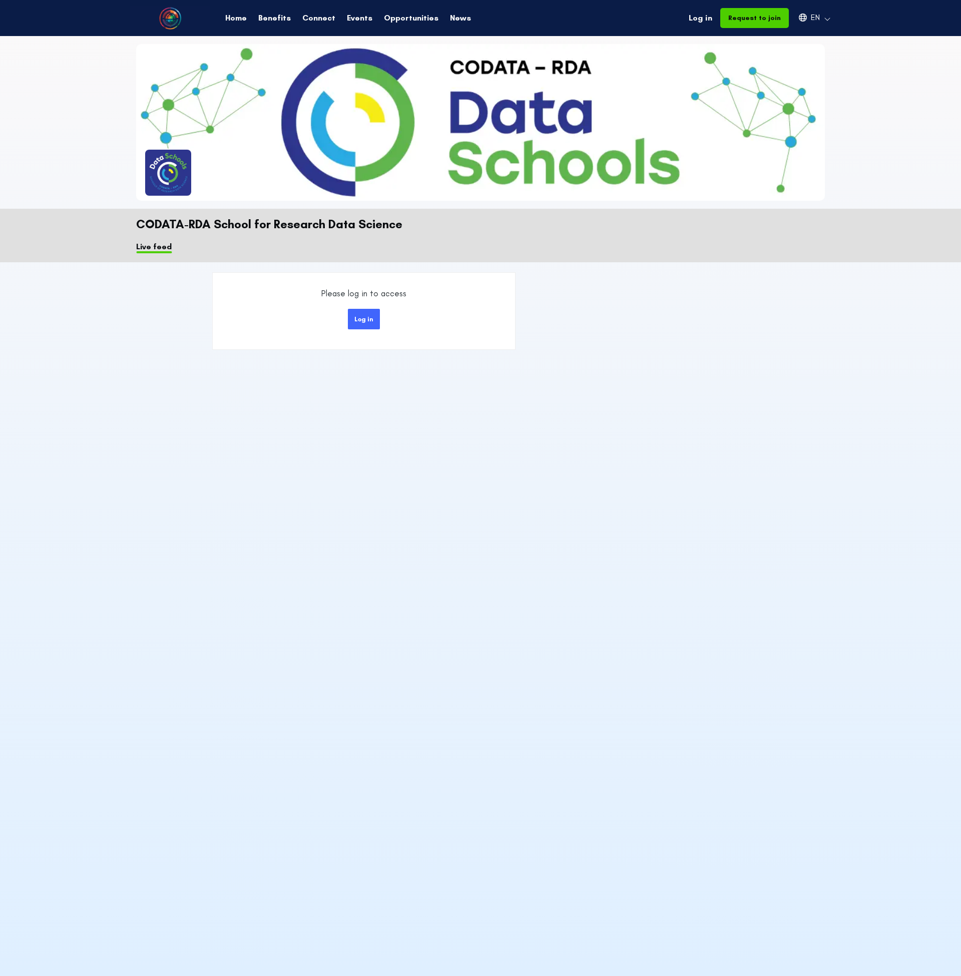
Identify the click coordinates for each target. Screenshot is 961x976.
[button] (810, 17)
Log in (700, 18)
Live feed (154, 246)
